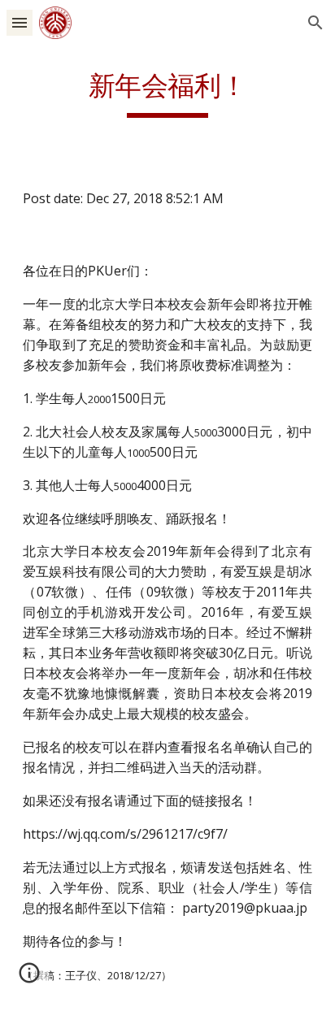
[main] (167, 93)
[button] (19, 22)
